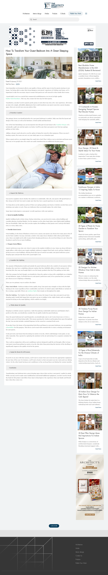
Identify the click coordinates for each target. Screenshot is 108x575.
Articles (47, 14)
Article (77, 548)
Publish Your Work (75, 13)
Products (54, 14)
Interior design (37, 14)
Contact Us (79, 556)
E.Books (63, 14)
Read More (98, 81)
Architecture (26, 14)
